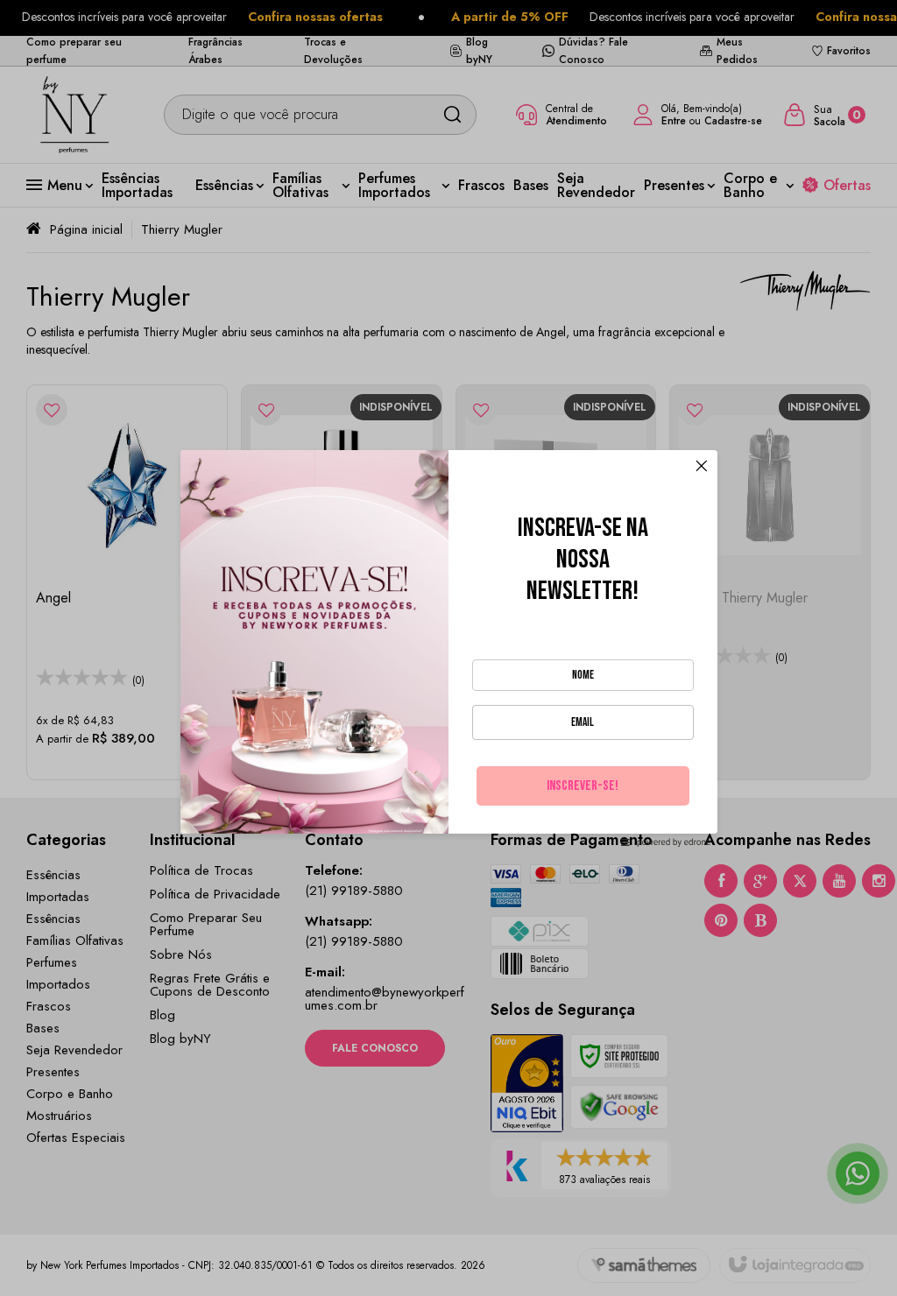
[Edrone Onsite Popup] (448, 648)
